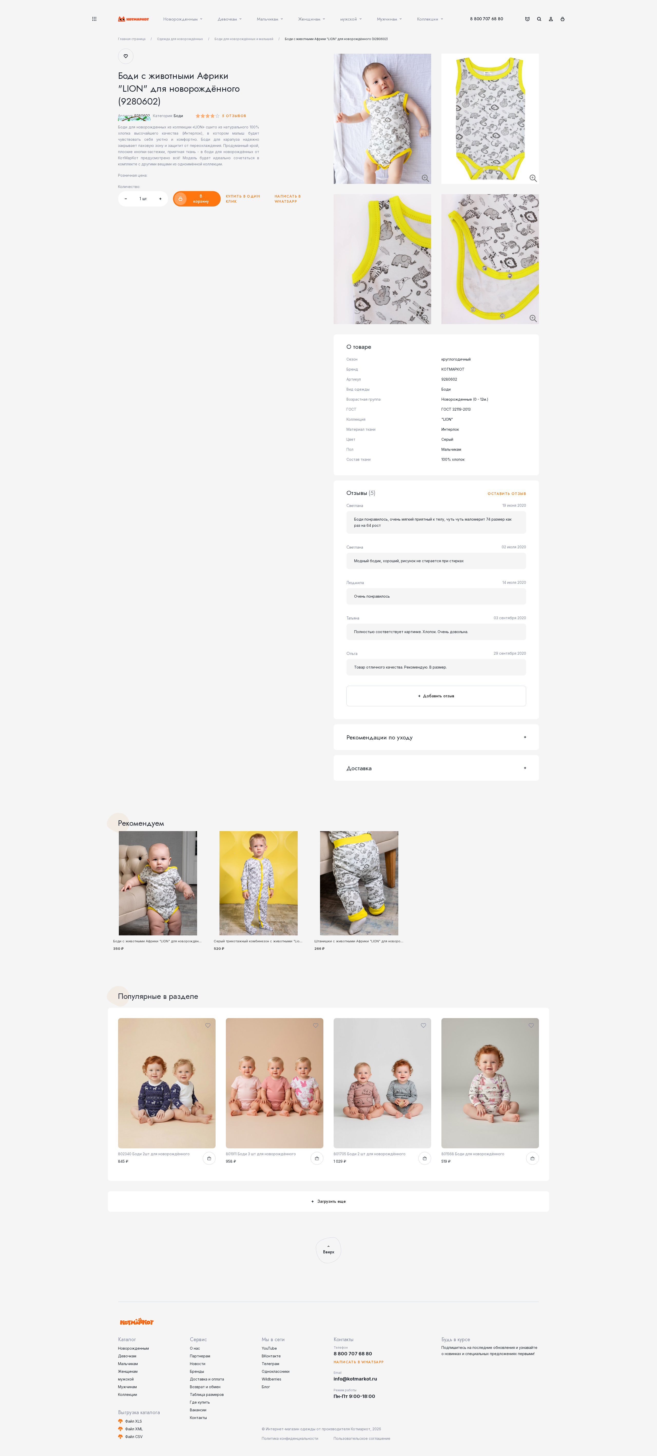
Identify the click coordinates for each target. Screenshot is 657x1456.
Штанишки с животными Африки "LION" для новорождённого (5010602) (373, 941)
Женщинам (128, 1371)
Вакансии (198, 1410)
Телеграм (270, 1363)
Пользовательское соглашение (362, 1438)
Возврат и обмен (205, 1387)
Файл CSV (134, 1436)
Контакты (198, 1417)
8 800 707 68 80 (486, 18)
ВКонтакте (271, 1356)
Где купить (200, 1402)
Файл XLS (133, 1421)
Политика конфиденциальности (290, 1438)
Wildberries (271, 1379)
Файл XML (134, 1429)
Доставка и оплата (207, 1379)
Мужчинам (127, 1387)
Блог (266, 1387)
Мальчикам (128, 1363)
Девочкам (127, 1356)
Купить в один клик (243, 199)
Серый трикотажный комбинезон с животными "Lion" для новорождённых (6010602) (284, 941)
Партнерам (200, 1356)
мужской (126, 1379)
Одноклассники (275, 1371)
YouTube (269, 1348)
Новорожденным (133, 1348)
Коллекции (127, 1394)
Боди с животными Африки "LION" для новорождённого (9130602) (168, 941)
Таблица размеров (207, 1394)
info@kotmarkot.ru (355, 1379)
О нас (195, 1348)
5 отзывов (234, 115)
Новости (197, 1363)
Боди (178, 116)
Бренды (197, 1371)
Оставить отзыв (507, 493)
